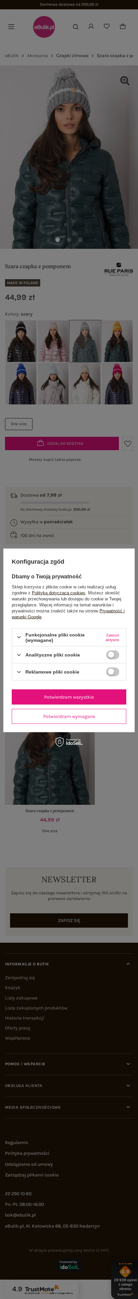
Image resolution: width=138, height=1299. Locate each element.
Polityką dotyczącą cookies (58, 592)
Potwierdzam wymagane (69, 716)
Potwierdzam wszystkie (69, 697)
